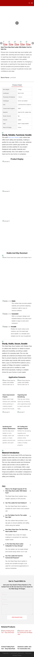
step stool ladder (13, 137)
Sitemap (28, 653)
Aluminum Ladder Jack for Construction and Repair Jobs (24, 648)
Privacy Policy (17, 655)
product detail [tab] (17, 85)
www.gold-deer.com (17, 653)
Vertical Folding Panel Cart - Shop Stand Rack (8, 648)
